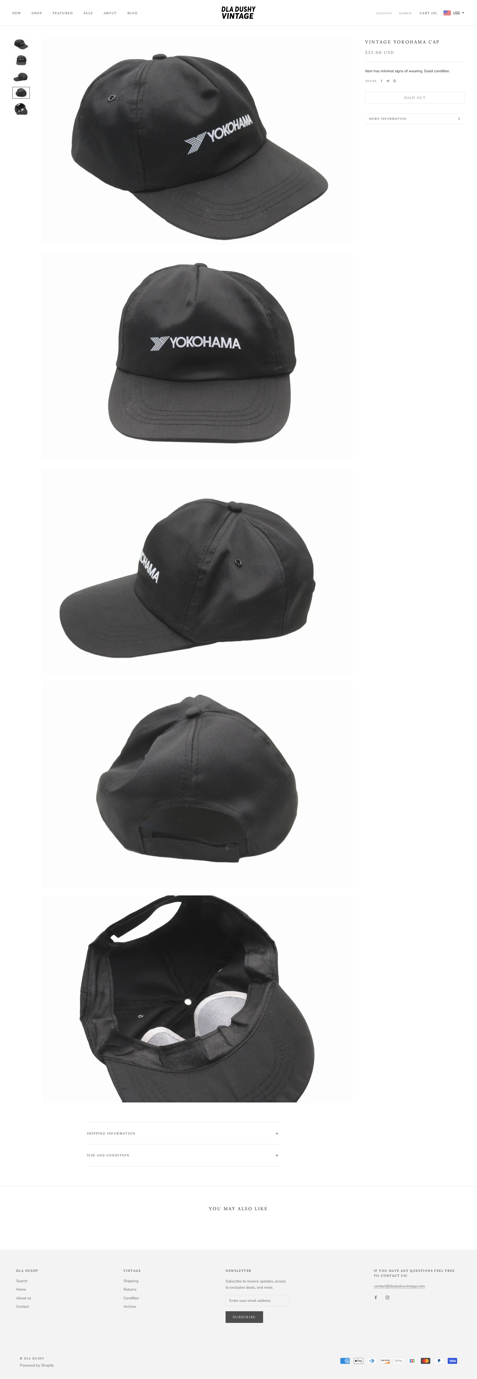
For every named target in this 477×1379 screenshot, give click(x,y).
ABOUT (110, 13)
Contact (22, 1306)
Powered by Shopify (37, 1365)
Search (405, 13)
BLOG (132, 13)
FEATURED (63, 13)
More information (387, 118)
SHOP (37, 13)
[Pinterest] (394, 80)
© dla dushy (32, 1358)
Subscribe (244, 1317)
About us (23, 1298)
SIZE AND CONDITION (108, 1155)
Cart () (428, 13)
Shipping (130, 1280)
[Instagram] (387, 1297)
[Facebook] (381, 80)
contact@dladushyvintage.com (399, 1286)
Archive (129, 1306)
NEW (16, 13)
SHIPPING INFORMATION (111, 1133)
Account (384, 13)
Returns (129, 1289)
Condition (131, 1298)
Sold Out (415, 98)
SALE (88, 13)
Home (21, 1289)
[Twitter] (388, 80)
